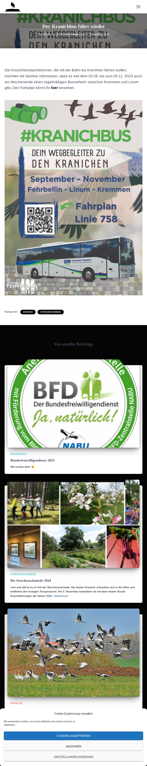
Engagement (18, 454)
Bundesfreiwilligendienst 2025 (32, 460)
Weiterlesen (61, 595)
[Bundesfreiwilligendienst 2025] (73, 403)
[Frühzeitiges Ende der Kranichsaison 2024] (73, 653)
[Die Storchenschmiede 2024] (73, 524)
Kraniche (28, 312)
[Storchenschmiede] (14, 7)
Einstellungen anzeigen (73, 757)
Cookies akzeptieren (73, 735)
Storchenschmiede (50, 312)
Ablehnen (73, 746)
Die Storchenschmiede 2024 (30, 580)
